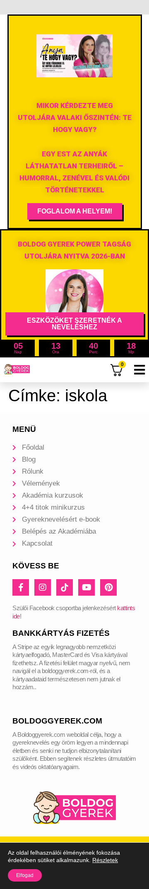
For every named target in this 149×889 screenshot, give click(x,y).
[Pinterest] (108, 587)
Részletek (105, 860)
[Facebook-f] (20, 587)
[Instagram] (42, 587)
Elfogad (25, 875)
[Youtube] (86, 587)
